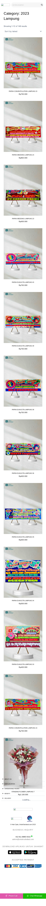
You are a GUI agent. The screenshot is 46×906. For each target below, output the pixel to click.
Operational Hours (12, 788)
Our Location (10, 784)
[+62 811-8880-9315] (32, 836)
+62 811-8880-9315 (23, 837)
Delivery (8, 798)
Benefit (7, 793)
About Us (8, 779)
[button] (23, 779)
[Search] (42, 4)
